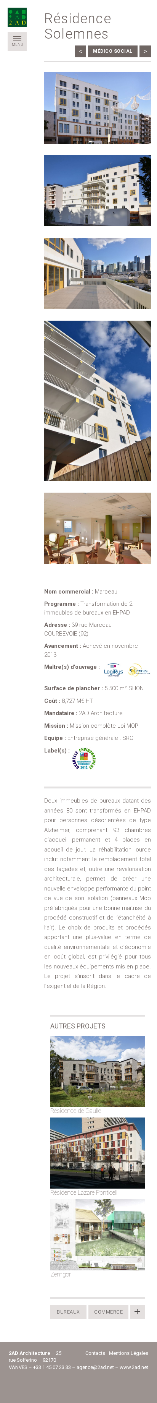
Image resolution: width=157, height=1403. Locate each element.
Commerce (108, 1312)
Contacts (95, 1353)
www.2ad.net (134, 1367)
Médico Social (113, 51)
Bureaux (68, 1312)
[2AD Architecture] (17, 17)
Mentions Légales (128, 1353)
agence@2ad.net (95, 1367)
